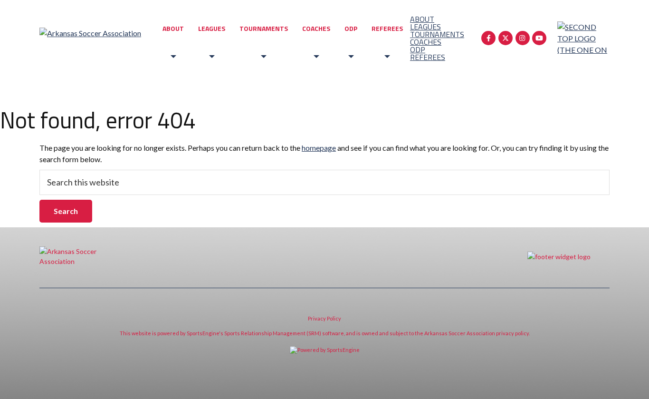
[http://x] (505, 38)
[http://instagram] (522, 38)
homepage (319, 147)
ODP (350, 28)
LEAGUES (211, 28)
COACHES (316, 28)
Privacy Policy (324, 318)
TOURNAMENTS (263, 28)
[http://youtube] (539, 38)
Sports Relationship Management (264, 333)
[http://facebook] (488, 38)
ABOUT (173, 28)
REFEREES (387, 28)
